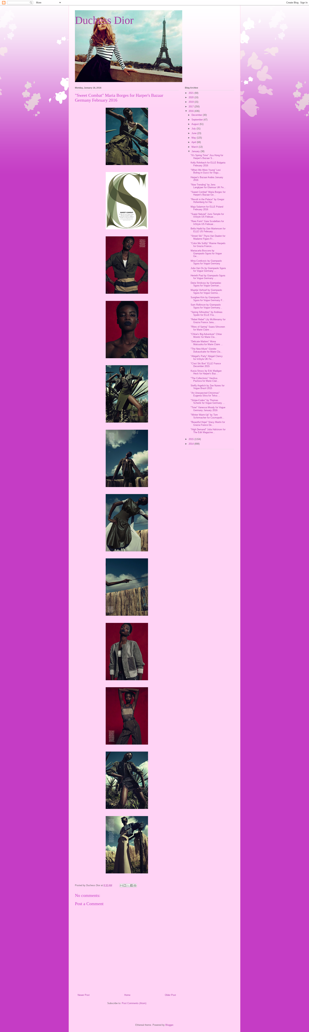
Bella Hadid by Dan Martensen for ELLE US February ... (208, 230)
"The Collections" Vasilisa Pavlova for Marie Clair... (205, 379)
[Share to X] (128, 885)
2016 (191, 111)
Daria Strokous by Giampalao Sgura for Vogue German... (206, 284)
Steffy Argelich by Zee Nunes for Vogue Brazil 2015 (207, 387)
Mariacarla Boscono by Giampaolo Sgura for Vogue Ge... (206, 253)
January (196, 151)
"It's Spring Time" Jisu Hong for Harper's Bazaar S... (207, 156)
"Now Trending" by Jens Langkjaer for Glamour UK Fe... (208, 186)
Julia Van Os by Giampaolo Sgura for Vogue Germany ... (208, 269)
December (197, 115)
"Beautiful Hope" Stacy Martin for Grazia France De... (208, 423)
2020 (191, 97)
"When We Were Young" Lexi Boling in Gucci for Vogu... (206, 171)
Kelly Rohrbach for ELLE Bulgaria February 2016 (208, 164)
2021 (191, 93)
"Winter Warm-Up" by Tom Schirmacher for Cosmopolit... (207, 416)
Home (127, 995)
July (194, 128)
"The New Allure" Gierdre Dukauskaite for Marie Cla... (206, 350)
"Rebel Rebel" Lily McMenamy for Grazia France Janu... (208, 321)
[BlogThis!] (125, 885)
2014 (191, 443)
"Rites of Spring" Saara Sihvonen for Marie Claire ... (208, 328)
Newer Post (84, 995)
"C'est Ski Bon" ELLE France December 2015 (206, 365)
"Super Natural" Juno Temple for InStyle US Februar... (207, 215)
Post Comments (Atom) (134, 1003)
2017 (191, 106)
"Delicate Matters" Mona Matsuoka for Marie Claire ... (207, 343)
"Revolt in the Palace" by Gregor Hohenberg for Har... (207, 201)
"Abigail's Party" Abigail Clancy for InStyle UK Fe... (207, 357)
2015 (191, 439)
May (194, 137)
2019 (191, 102)
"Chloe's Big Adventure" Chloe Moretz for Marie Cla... (206, 335)
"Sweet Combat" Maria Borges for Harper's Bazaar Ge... (208, 193)
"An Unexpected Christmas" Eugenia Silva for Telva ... (205, 394)
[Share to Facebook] (131, 885)
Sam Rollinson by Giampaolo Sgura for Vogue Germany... (206, 306)
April (194, 142)
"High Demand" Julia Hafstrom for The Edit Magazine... (208, 431)
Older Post (170, 995)
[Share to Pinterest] (135, 885)
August (196, 124)
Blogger (169, 1025)
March (195, 147)
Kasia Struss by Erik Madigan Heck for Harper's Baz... (206, 372)
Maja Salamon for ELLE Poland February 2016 (207, 208)
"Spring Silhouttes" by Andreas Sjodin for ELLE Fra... (206, 313)
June (194, 133)
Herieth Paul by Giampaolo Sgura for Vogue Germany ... (208, 277)
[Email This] (121, 885)
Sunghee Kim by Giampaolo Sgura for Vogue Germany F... (207, 299)
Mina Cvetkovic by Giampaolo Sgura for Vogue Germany (206, 262)
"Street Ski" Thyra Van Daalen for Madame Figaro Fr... (208, 237)
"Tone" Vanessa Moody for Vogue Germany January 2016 (208, 409)
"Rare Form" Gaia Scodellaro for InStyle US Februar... (207, 222)
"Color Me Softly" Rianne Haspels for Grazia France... (208, 244)
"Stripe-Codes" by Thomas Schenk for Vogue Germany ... (208, 401)
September (197, 119)
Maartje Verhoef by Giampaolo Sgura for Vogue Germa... (206, 291)
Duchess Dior (104, 20)
